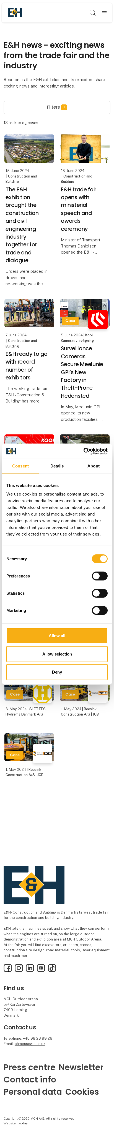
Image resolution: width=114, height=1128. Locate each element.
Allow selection (57, 653)
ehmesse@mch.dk (30, 1044)
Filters (56, 107)
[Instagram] (19, 971)
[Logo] (15, 12)
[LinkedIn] (30, 971)
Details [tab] (57, 466)
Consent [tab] (20, 466)
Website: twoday (16, 1123)
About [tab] (93, 466)
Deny (57, 672)
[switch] (100, 576)
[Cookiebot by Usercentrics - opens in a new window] (83, 451)
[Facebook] (8, 971)
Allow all (57, 635)
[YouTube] (41, 971)
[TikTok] (52, 971)
